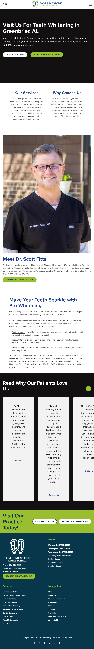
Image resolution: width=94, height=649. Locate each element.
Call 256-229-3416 (15, 54)
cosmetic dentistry (41, 326)
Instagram (54, 643)
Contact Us (6, 4)
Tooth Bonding (18, 347)
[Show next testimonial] (88, 388)
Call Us (2, 4)
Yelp (59, 643)
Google (39, 643)
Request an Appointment (46, 54)
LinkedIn (49, 643)
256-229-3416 (49, 364)
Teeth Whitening (19, 339)
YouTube (44, 643)
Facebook (34, 643)
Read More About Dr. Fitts (20, 279)
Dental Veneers (18, 332)
